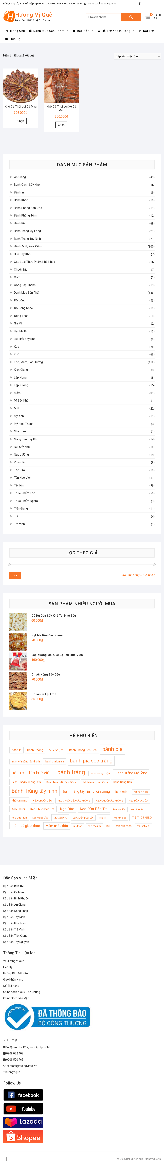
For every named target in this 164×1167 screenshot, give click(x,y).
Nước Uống (21, 454)
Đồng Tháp (21, 316)
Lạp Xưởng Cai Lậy (83, 817)
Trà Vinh (19, 524)
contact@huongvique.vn (101, 3)
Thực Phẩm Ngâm (26, 501)
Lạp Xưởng (21, 385)
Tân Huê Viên (22, 477)
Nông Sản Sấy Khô (26, 439)
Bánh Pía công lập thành (26, 761)
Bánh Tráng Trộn (122, 781)
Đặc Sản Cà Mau (13, 892)
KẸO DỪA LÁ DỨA (138, 800)
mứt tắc (77, 826)
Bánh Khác (21, 200)
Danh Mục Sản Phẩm (49, 30)
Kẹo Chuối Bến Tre (42, 809)
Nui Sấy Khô (22, 447)
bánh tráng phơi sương (95, 782)
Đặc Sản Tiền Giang (15, 935)
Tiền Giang (21, 508)
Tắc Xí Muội (143, 826)
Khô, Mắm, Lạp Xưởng (28, 362)
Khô (16, 354)
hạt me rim (121, 791)
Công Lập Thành (25, 285)
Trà (16, 516)
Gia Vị (18, 323)
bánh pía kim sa (54, 761)
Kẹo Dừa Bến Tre (94, 809)
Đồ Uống (19, 300)
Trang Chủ (17, 30)
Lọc (15, 575)
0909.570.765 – (73, 3)
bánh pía (112, 749)
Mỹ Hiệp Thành (23, 424)
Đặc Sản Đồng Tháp (15, 910)
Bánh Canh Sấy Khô (27, 184)
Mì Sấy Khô (21, 400)
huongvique (12, 1072)
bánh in (16, 750)
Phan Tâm (20, 462)
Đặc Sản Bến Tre (13, 886)
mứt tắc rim (94, 826)
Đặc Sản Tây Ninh (14, 917)
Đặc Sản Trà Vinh (14, 929)
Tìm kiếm (131, 17)
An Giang (20, 177)
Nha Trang (20, 431)
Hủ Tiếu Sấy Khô (25, 339)
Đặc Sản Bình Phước (16, 898)
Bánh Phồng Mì (56, 750)
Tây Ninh (19, 485)
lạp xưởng (60, 817)
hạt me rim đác (141, 792)
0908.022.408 (14, 1053)
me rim (103, 817)
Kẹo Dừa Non (19, 817)
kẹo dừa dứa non (139, 809)
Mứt (16, 408)
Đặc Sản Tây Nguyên (16, 941)
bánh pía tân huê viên (32, 772)
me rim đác (120, 817)
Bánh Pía (19, 223)
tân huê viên (124, 826)
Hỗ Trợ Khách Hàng (116, 30)
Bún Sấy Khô (22, 254)
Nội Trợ (148, 30)
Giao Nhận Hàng (13, 979)
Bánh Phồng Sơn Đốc (28, 208)
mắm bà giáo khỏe (26, 826)
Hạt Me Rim (21, 331)
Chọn (20, 121)
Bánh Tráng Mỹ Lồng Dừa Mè (62, 782)
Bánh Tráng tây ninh (34, 791)
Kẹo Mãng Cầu (40, 817)
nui (108, 826)
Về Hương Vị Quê (13, 961)
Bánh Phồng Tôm (25, 215)
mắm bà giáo (142, 817)
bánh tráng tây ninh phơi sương (86, 791)
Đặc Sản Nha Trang (15, 923)
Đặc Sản (83, 30)
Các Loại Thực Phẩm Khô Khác (34, 262)
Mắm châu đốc (57, 826)
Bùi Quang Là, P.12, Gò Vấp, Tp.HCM (23, 3)
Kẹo (16, 346)
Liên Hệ (15, 38)
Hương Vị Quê (33, 14)
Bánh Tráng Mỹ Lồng (27, 231)
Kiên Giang (21, 370)
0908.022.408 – (55, 3)
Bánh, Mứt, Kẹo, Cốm (28, 246)
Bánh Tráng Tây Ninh (27, 239)
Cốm (17, 277)
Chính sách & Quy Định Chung (21, 992)
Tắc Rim (19, 470)
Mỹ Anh (19, 416)
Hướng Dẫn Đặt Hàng (16, 973)
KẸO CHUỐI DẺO (42, 800)
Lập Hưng (20, 377)
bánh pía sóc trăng (91, 761)
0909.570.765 (14, 1059)
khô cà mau (19, 800)
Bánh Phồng (35, 750)
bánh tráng (71, 772)
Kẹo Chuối (18, 809)
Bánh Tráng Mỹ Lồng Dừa (26, 781)
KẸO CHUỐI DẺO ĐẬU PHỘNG (74, 800)
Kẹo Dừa (67, 809)
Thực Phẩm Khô (24, 493)
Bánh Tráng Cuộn (100, 773)
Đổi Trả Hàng (11, 985)
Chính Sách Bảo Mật (16, 998)
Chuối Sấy (20, 269)
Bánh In (19, 192)
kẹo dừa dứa (119, 809)
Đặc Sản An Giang (14, 904)
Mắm (17, 393)
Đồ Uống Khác (23, 308)
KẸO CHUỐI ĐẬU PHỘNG (109, 800)
